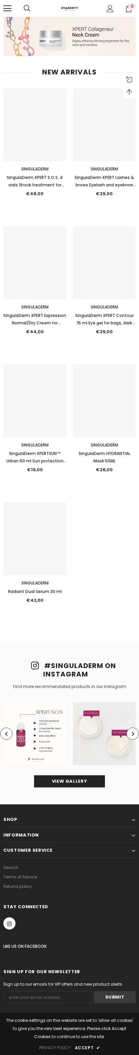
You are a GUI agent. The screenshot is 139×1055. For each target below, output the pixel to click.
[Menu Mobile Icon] (7, 8)
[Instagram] (9, 923)
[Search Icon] (27, 8)
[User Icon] (110, 8)
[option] (35, 733)
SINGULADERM (35, 169)
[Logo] (69, 8)
